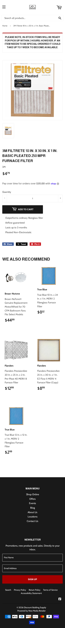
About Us (32, 512)
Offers (32, 498)
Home (4, 25)
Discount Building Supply (35, 607)
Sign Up (32, 579)
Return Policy (34, 590)
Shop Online (32, 494)
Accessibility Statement (31, 593)
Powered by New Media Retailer (31, 611)
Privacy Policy (20, 590)
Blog (32, 507)
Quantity (6, 192)
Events (32, 503)
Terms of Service (50, 590)
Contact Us (32, 521)
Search (8, 590)
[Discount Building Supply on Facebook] (59, 599)
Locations (32, 516)
